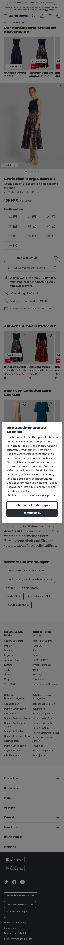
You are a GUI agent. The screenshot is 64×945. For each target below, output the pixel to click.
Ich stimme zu (32, 512)
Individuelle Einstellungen (32, 505)
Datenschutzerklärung (32, 495)
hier (47, 487)
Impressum (50, 495)
